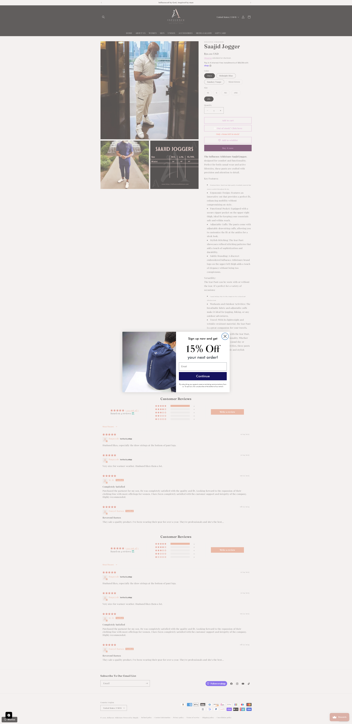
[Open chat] (9, 715)
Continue (203, 376)
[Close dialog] (225, 336)
